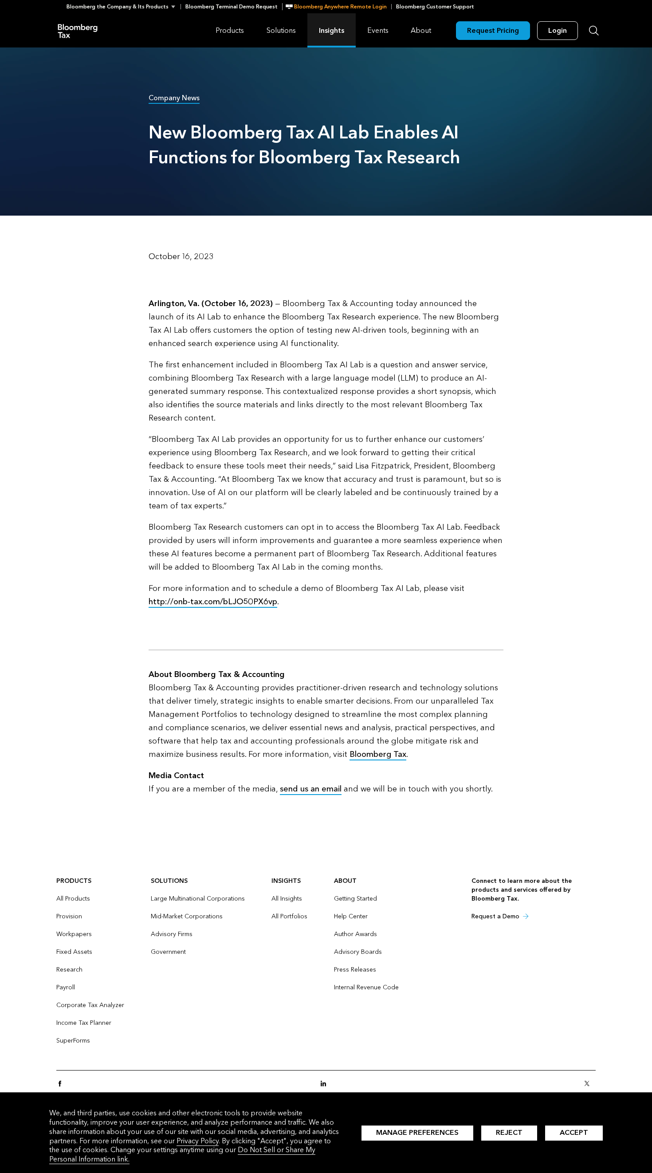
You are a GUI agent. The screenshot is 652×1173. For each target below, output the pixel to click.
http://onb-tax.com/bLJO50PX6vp (213, 602)
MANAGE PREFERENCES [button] (417, 1132)
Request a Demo (495, 916)
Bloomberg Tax (77, 30)
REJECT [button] (509, 1132)
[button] (124, 6)
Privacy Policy (198, 1140)
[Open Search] (594, 30)
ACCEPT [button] (574, 1132)
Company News (174, 97)
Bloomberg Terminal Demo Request (231, 6)
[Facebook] (62, 1084)
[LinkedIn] (326, 1084)
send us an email (311, 789)
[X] (589, 1084)
